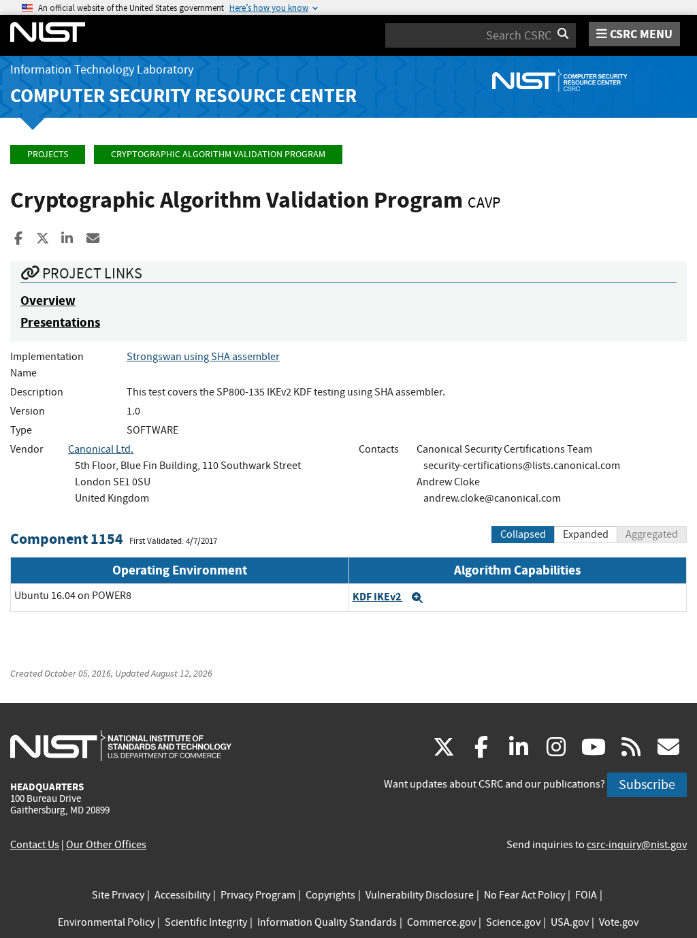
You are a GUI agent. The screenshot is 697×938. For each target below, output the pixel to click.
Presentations (60, 322)
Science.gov (513, 922)
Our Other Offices (106, 845)
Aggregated (652, 534)
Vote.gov (618, 922)
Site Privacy (118, 895)
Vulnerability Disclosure (420, 895)
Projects (47, 154)
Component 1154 (66, 538)
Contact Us (34, 845)
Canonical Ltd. (100, 449)
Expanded (586, 534)
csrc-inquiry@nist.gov (637, 845)
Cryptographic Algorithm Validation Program (218, 154)
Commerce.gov (441, 922)
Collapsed (523, 534)
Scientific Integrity (206, 922)
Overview (48, 300)
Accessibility (182, 895)
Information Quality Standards (327, 922)
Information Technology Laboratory (101, 70)
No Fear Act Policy (524, 895)
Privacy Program (258, 895)
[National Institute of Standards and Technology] (120, 745)
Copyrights (330, 895)
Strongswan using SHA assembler (203, 356)
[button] (417, 597)
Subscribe (647, 784)
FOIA (586, 895)
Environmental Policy (106, 922)
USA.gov (570, 922)
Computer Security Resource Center (183, 95)
